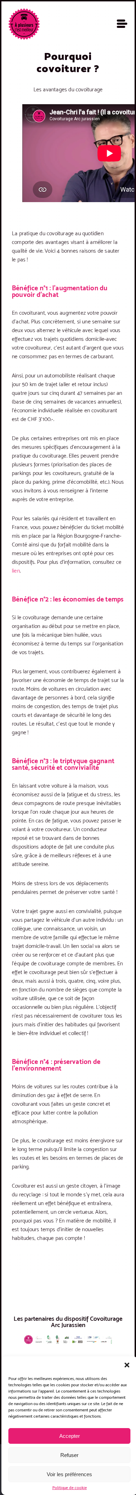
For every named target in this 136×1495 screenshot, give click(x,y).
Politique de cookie (69, 1488)
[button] (126, 1365)
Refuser (69, 1455)
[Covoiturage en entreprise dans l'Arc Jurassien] (24, 24)
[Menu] (122, 24)
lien (16, 570)
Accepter (69, 1436)
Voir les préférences (69, 1474)
